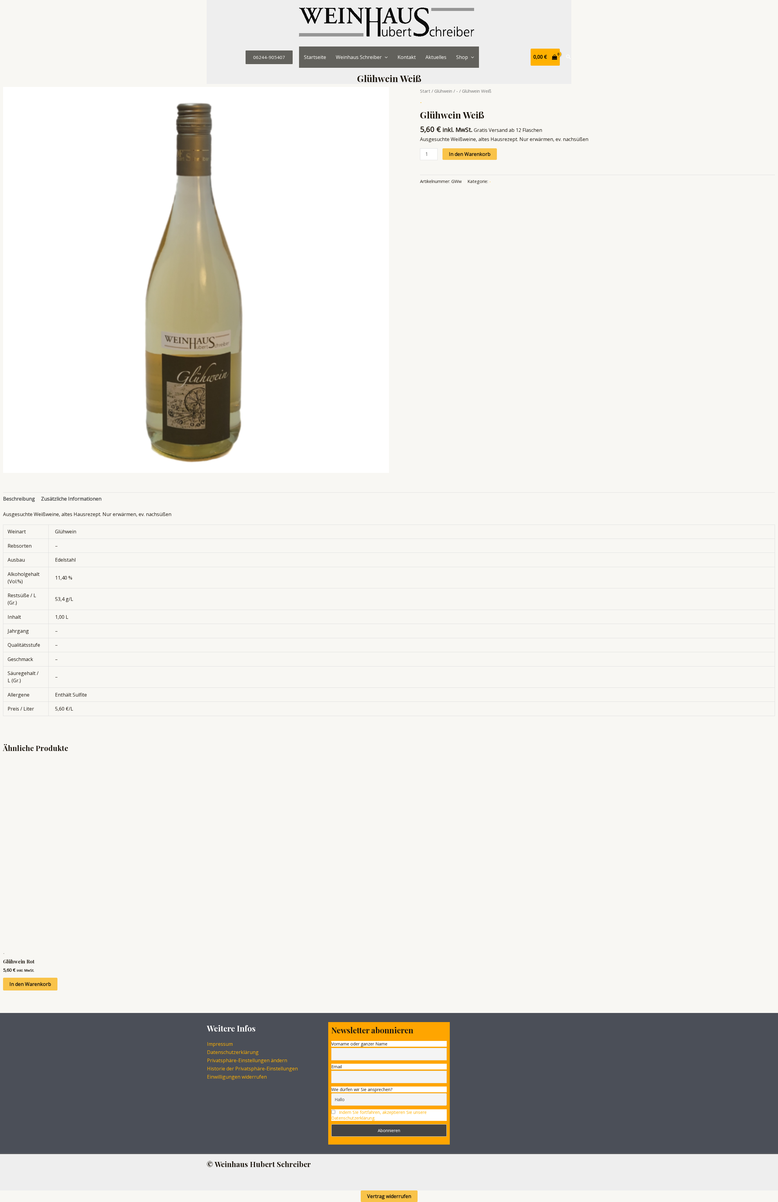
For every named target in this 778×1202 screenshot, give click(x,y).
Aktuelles (435, 57)
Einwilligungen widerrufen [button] (237, 1076)
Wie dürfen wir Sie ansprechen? (361, 1089)
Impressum (220, 1044)
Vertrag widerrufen (389, 1196)
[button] (269, 57)
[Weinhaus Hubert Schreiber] (386, 22)
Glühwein (443, 91)
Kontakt (407, 57)
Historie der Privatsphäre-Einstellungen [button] (252, 1068)
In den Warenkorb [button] (30, 984)
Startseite (315, 57)
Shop (462, 57)
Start (425, 91)
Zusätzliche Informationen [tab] (71, 498)
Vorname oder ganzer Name (359, 1044)
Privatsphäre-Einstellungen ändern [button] (247, 1060)
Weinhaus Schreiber (359, 57)
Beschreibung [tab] (19, 498)
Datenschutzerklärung (233, 1052)
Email (336, 1066)
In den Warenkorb (470, 154)
